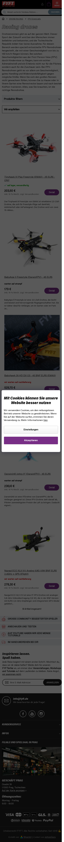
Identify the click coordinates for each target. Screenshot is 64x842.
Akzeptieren (31, 440)
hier (45, 420)
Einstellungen (31, 430)
